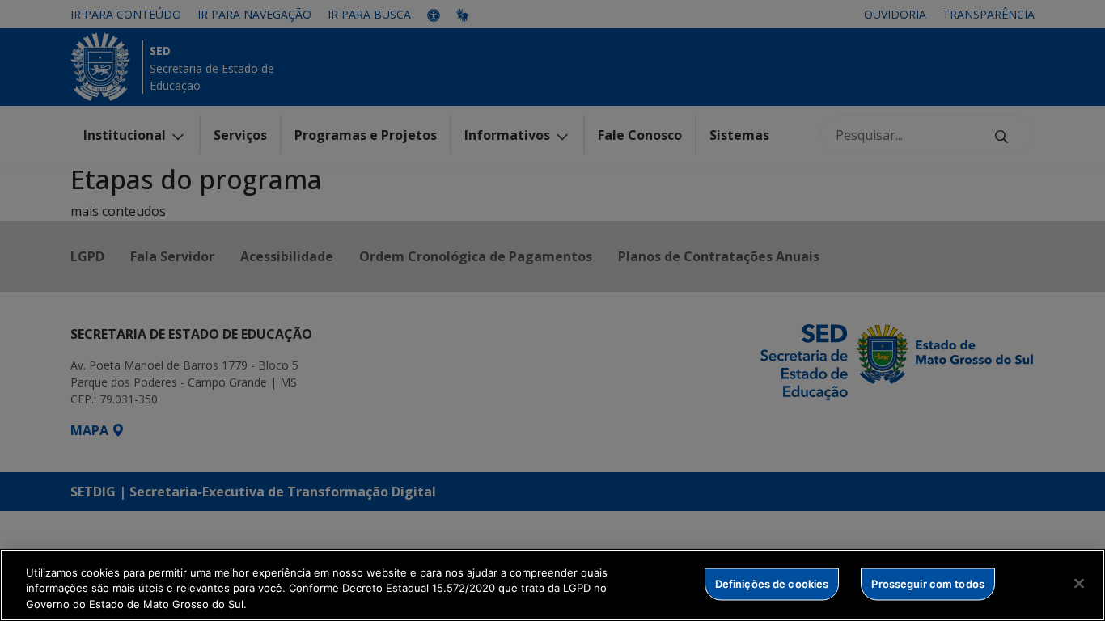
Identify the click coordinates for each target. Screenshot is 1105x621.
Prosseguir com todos (927, 583)
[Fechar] (1079, 583)
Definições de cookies (772, 583)
